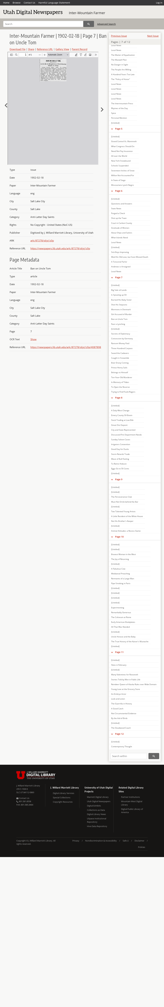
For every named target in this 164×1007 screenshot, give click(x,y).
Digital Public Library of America (132, 811)
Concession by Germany (122, 338)
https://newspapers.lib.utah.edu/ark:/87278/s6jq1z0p (60, 248)
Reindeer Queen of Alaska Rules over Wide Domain (133, 684)
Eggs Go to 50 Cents (120, 468)
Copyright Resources (63, 801)
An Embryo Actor (118, 694)
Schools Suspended (119, 165)
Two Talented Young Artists (123, 511)
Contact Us (29, 2)
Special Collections (61, 797)
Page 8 (118, 397)
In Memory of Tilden (120, 382)
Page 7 (118, 277)
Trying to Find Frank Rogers (123, 391)
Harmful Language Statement (54, 2)
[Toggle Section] (112, 128)
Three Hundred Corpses (122, 348)
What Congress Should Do (122, 146)
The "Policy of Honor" (120, 79)
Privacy (75, 840)
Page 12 (119, 733)
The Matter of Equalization (123, 55)
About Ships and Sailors (121, 232)
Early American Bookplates (123, 622)
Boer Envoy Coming (120, 362)
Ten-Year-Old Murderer (121, 377)
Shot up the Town (119, 218)
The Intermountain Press (122, 103)
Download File (17, 49)
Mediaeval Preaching (120, 573)
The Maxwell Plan (119, 59)
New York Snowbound (121, 160)
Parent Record (79, 49)
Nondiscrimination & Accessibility (101, 840)
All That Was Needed (120, 627)
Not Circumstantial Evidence (123, 713)
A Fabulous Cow (118, 568)
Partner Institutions (130, 797)
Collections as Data (96, 810)
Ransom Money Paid (120, 343)
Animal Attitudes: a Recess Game (126, 531)
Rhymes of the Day (119, 108)
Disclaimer (139, 840)
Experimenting (117, 607)
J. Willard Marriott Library (28, 785)
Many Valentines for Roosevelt (124, 674)
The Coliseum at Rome (121, 617)
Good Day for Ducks (120, 449)
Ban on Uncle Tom (119, 319)
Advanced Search (106, 24)
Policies (141, 847)
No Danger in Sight (119, 64)
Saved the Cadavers (120, 353)
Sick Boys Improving (120, 252)
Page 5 (118, 128)
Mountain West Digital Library (131, 803)
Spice (113, 113)
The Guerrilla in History (121, 703)
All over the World (119, 156)
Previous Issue (119, 35)
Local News (116, 45)
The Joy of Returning (120, 559)
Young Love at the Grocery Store (125, 689)
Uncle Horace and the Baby (123, 636)
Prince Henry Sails (119, 367)
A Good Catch (117, 708)
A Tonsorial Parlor (119, 261)
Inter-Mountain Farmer (87, 13)
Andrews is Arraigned (120, 266)
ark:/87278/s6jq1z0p (42, 240)
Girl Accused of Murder (121, 314)
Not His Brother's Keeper (122, 521)
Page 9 (118, 479)
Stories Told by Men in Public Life (125, 679)
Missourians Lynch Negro (122, 185)
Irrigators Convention (120, 444)
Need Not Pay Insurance (122, 151)
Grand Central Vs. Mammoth (124, 141)
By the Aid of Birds (119, 718)
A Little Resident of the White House (127, 516)
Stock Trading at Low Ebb (122, 420)
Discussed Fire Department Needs (126, 434)
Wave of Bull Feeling (120, 459)
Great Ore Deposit (119, 425)
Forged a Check (118, 213)
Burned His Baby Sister (121, 299)
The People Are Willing (121, 69)
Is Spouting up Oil (119, 294)
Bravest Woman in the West (123, 554)
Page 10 (119, 536)
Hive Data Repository (97, 826)
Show (33, 339)
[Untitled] (115, 123)
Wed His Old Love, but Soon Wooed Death (129, 257)
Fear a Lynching (118, 324)
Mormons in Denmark (121, 309)
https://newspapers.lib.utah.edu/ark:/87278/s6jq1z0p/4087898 (65, 347)
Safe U (126, 840)
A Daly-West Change (120, 410)
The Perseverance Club (121, 496)
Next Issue (153, 35)
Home (6, 2)
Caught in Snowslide (120, 358)
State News (116, 208)
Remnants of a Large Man (122, 578)
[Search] (88, 24)
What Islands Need (119, 237)
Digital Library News (96, 814)
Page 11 (119, 652)
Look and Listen (118, 698)
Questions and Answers (121, 203)
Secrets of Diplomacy (120, 333)
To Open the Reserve (120, 387)
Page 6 (118, 190)
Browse (16, 2)
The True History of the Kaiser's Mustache (129, 641)
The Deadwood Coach (121, 728)
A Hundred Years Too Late (123, 74)
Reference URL (45, 49)
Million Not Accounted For (122, 175)
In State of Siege (118, 180)
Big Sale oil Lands (119, 290)
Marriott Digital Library (98, 797)
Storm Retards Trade (120, 454)
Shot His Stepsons (119, 304)
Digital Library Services (63, 793)
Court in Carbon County (121, 223)
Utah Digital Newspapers (98, 801)
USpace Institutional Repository (96, 820)
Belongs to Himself (119, 372)
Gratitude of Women (120, 228)
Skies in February (118, 665)
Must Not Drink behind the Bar (124, 501)
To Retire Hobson (119, 463)
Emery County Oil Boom (121, 415)
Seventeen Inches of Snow (122, 170)
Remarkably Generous (121, 612)
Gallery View (62, 49)
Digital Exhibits (94, 805)
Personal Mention (119, 118)
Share (31, 49)
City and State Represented (123, 430)
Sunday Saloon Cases (120, 439)
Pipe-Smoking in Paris (120, 583)
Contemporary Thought (121, 746)
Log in (159, 2)
